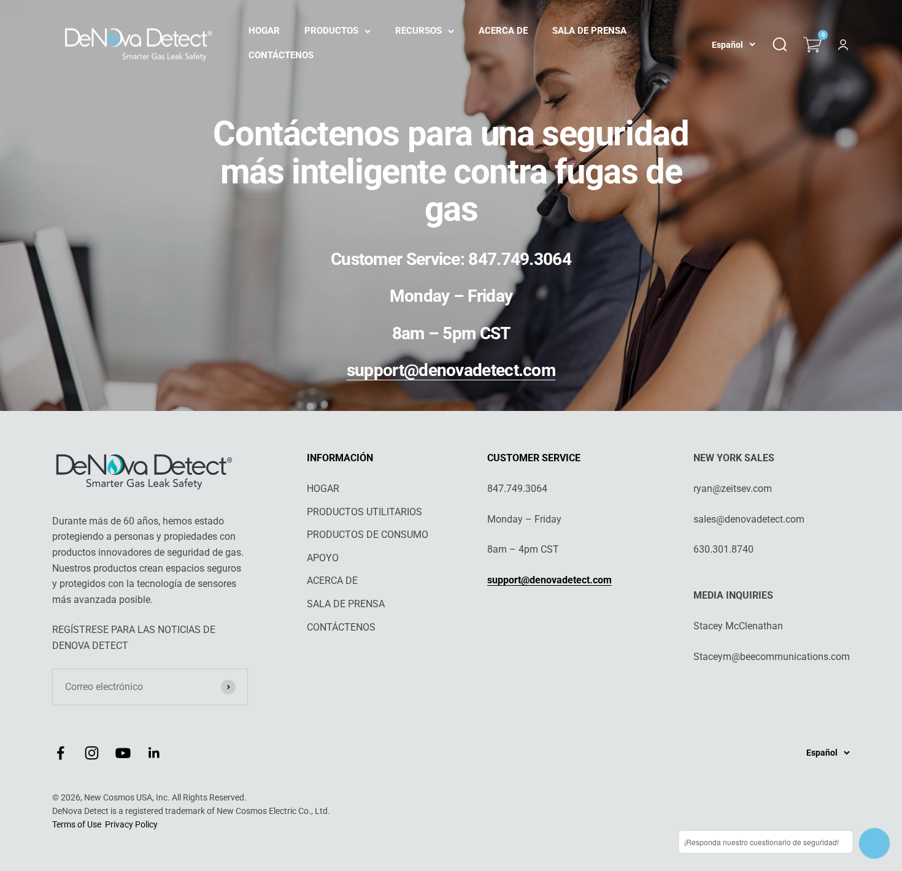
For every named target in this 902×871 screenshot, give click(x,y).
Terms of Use (76, 824)
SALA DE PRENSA (589, 30)
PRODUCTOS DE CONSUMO (367, 534)
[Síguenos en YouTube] (123, 753)
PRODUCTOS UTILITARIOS (364, 512)
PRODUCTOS (331, 30)
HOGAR (264, 30)
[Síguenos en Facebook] (60, 753)
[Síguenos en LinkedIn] (154, 753)
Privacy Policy (131, 824)
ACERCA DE (503, 30)
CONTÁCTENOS (281, 55)
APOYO (323, 558)
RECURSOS (418, 30)
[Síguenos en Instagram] (91, 753)
